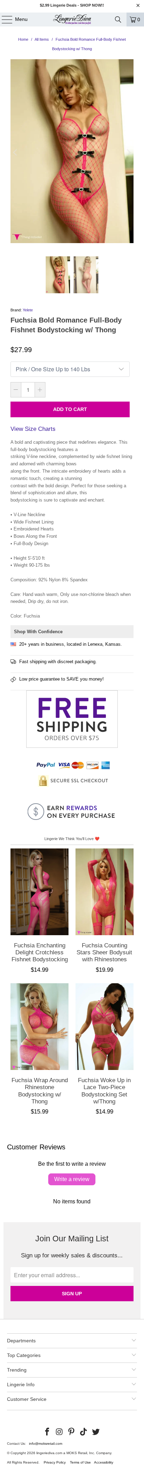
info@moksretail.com (45, 1443)
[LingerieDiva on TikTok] (84, 1432)
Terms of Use (80, 1462)
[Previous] (15, 152)
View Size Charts (33, 429)
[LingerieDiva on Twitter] (96, 1432)
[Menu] (3, 19)
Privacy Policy (55, 1462)
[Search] (118, 19)
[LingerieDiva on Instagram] (59, 1432)
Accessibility (103, 1462)
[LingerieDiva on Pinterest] (71, 1432)
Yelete (28, 310)
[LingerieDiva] (72, 19)
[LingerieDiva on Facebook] (47, 1432)
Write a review (71, 1179)
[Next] (128, 152)
